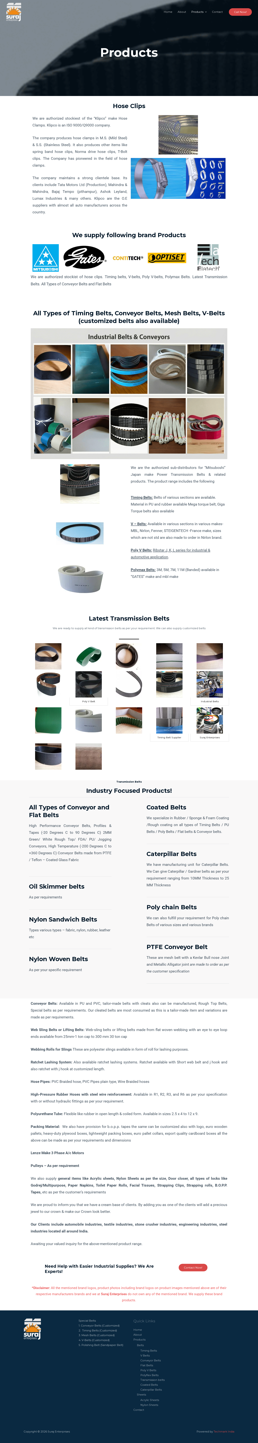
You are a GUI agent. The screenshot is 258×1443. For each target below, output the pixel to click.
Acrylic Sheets (149, 1400)
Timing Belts (148, 1350)
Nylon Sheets (149, 1405)
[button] (240, 12)
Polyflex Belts (149, 1375)
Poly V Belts (148, 1370)
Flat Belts (146, 1365)
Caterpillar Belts (151, 1389)
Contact (217, 11)
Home (168, 11)
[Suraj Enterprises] (13, 11)
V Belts (145, 1355)
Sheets (141, 1394)
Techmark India (224, 1431)
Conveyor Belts (150, 1360)
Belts (140, 1345)
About (182, 11)
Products (197, 11)
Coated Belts (149, 1384)
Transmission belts (152, 1380)
